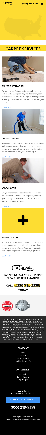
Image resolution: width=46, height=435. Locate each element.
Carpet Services (23, 358)
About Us (23, 355)
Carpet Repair (23, 380)
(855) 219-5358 (30, 3)
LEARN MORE (7, 107)
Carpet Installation (23, 374)
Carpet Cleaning (23, 377)
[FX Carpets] (7, 3)
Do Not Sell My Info (23, 361)
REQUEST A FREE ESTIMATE (24, 400)
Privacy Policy (6, 339)
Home (23, 352)
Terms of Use (35, 337)
